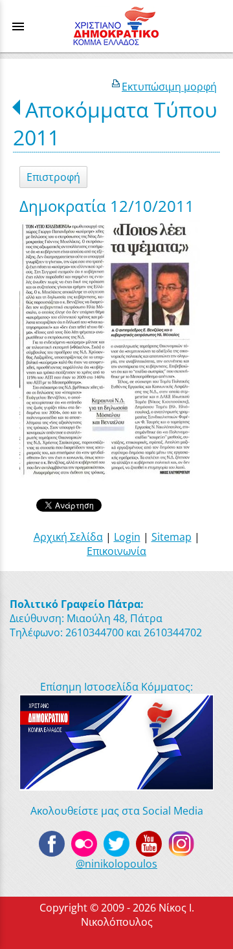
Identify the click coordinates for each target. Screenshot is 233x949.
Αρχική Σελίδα (68, 537)
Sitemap (171, 537)
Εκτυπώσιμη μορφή (169, 86)
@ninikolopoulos (116, 864)
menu (18, 26)
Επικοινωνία (116, 551)
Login (127, 537)
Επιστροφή (53, 177)
